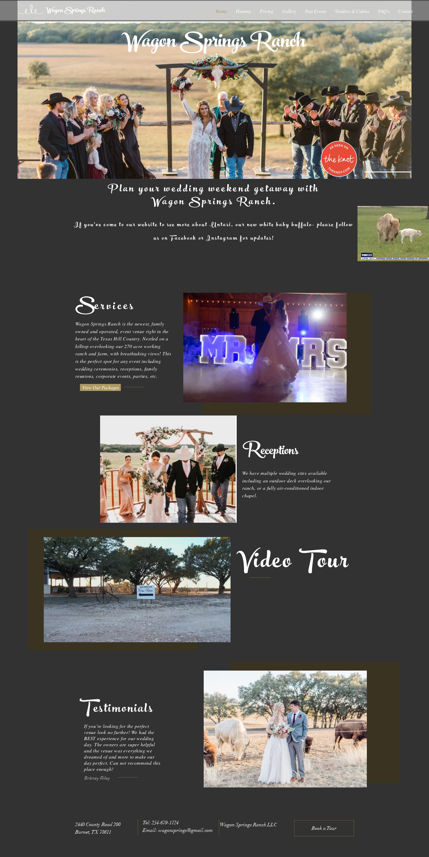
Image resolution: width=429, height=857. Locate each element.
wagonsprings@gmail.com (185, 830)
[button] (223, 635)
